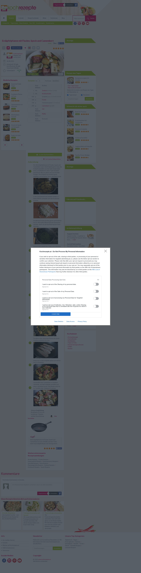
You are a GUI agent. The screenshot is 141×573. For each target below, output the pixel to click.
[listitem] (70, 280)
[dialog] (70, 286)
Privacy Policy (82, 321)
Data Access (70, 321)
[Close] (106, 252)
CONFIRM (55, 314)
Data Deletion (58, 321)
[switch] (96, 284)
